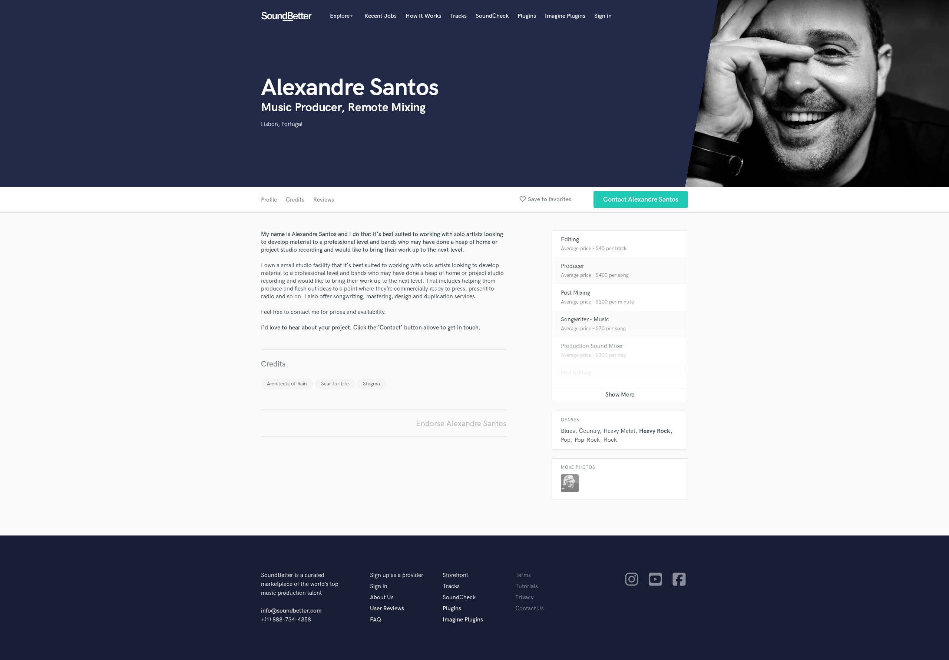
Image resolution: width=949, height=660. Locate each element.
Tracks (458, 16)
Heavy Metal (619, 431)
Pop (566, 440)
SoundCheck (492, 16)
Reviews (323, 199)
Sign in (603, 16)
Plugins (527, 16)
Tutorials (526, 586)
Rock (610, 440)
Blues (568, 431)
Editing (570, 239)
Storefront (455, 575)
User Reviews (387, 608)
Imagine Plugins (565, 16)
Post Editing (576, 373)
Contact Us (529, 608)
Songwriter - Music (585, 319)
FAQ (375, 619)
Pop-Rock (587, 440)
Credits (295, 199)
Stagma (371, 384)
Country (589, 431)
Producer (572, 266)
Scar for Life (335, 384)
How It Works (423, 16)
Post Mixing (575, 292)
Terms (523, 575)
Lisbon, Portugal (281, 124)
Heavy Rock (654, 431)
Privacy (524, 597)
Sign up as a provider (396, 575)
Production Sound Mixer (592, 346)
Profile (269, 199)
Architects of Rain (287, 384)
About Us (382, 597)
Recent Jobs (380, 16)
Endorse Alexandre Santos (461, 423)
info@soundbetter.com (291, 610)
